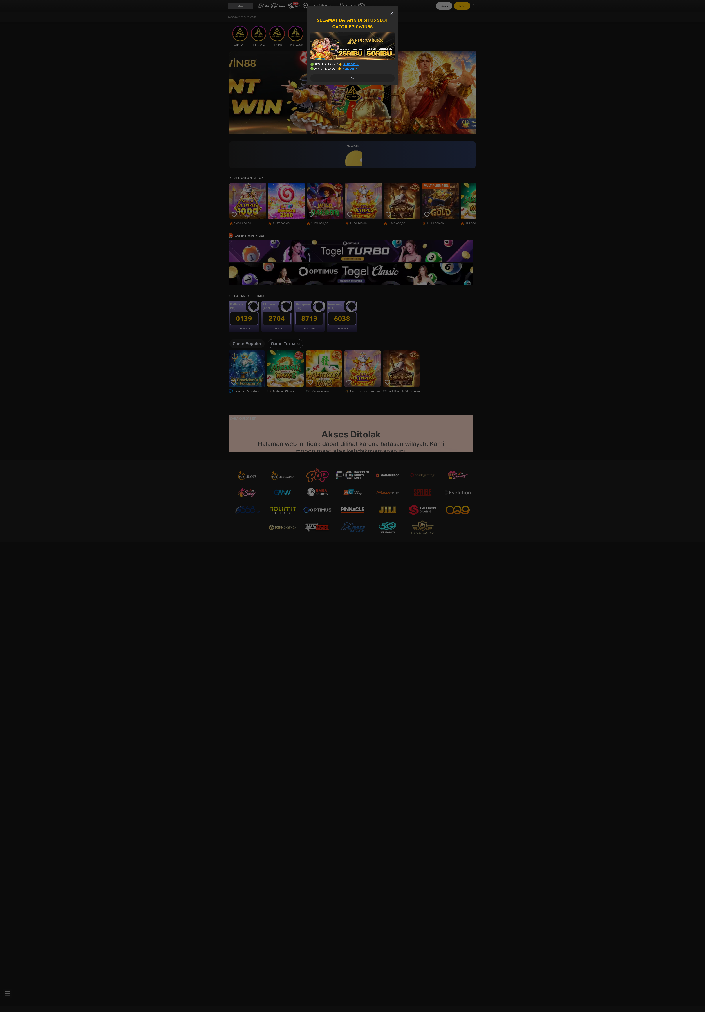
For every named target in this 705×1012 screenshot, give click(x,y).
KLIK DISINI (351, 64)
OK (352, 78)
